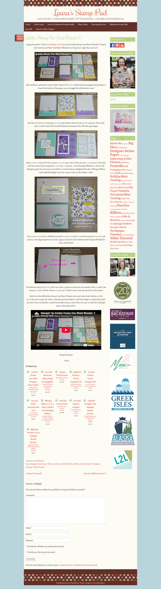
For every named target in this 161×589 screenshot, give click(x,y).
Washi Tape (116, 241)
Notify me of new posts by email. (41, 552)
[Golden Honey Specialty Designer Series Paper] (33, 385)
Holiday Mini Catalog (119, 178)
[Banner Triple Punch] (61, 375)
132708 (33, 417)
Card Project (39, 461)
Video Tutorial (38, 467)
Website (29, 540)
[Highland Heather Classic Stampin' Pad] (76, 381)
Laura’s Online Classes (45, 29)
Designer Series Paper (38, 464)
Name (28, 528)
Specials (29, 29)
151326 (47, 422)
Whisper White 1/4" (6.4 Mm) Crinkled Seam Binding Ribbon (48, 418)
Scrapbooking (124, 220)
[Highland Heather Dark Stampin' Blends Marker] (33, 442)
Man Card (124, 187)
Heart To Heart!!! (34, 473)
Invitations (118, 184)
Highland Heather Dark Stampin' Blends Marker (33, 447)
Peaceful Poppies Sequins (76, 411)
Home (28, 24)
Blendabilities (122, 148)
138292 (62, 380)
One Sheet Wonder (66, 464)
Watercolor (127, 241)
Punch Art (113, 206)
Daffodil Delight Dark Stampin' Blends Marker (90, 418)
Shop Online (83, 24)
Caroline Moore (99, 583)
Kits (124, 183)
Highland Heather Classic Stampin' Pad (76, 385)
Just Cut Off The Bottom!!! (94, 473)
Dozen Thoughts (124, 155)
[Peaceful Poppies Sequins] (76, 407)
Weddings (128, 245)
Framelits (117, 166)
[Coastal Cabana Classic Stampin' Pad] (90, 381)
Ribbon (76, 464)
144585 (90, 422)
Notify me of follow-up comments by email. (46, 546)
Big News (125, 144)
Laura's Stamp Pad (80, 12)
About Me (116, 143)
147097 (90, 388)
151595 (47, 390)
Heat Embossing (126, 173)
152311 (33, 393)
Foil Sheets (125, 162)
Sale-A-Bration (85, 464)
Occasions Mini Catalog (120, 196)
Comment (30, 495)
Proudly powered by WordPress (67, 583)
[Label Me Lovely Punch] (61, 404)
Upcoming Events (98, 24)
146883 (33, 450)
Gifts (123, 169)
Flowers (51, 464)
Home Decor (125, 181)
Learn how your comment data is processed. (78, 565)
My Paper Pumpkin (121, 189)
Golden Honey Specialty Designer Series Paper (33, 389)
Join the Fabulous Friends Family (60, 24)
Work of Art (114, 248)
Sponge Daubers (123, 223)
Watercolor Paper (116, 245)
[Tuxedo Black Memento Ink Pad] (33, 410)
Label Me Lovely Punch (61, 407)
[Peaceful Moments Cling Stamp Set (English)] (47, 381)
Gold (56, 464)
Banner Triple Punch (62, 378)
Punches (123, 205)
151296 (62, 410)
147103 (76, 388)
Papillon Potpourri (128, 202)
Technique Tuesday (56, 44)
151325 (76, 413)
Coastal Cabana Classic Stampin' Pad (90, 385)
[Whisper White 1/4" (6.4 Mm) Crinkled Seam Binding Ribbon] (47, 413)
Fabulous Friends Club (119, 24)
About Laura (39, 24)
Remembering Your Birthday (118, 209)
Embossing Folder (121, 159)
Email (28, 534)
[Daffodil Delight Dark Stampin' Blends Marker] (90, 413)
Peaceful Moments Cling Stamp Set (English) (47, 386)
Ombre (123, 198)
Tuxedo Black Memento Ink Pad (33, 414)
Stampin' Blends (118, 227)
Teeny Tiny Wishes (128, 235)
